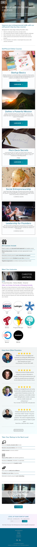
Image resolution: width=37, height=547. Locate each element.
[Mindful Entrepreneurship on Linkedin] (20, 540)
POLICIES (18, 535)
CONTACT (18, 537)
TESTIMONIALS (18, 530)
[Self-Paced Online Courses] (18, 494)
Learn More (18, 84)
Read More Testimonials (18, 430)
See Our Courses (18, 506)
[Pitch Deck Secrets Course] (18, 138)
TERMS (18, 533)
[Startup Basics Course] (18, 61)
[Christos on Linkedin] (17, 540)
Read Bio (3, 281)
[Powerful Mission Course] (18, 99)
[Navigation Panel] (3, 2)
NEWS (18, 532)
